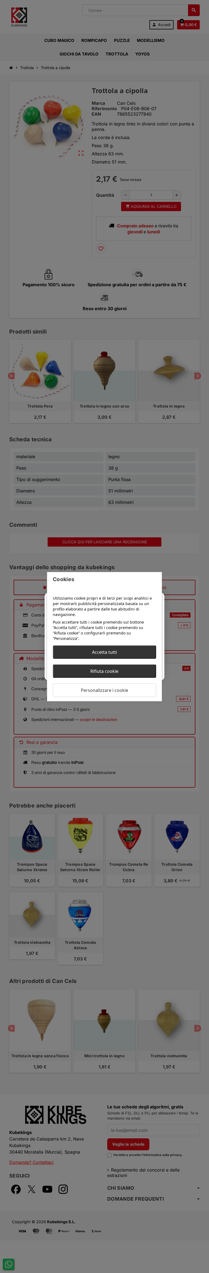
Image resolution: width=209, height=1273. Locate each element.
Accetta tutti (104, 652)
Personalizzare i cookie (104, 690)
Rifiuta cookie (104, 671)
